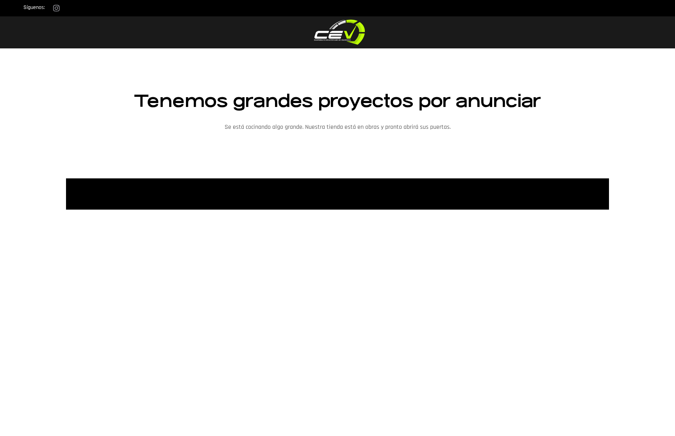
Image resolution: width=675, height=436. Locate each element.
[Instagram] (56, 7)
